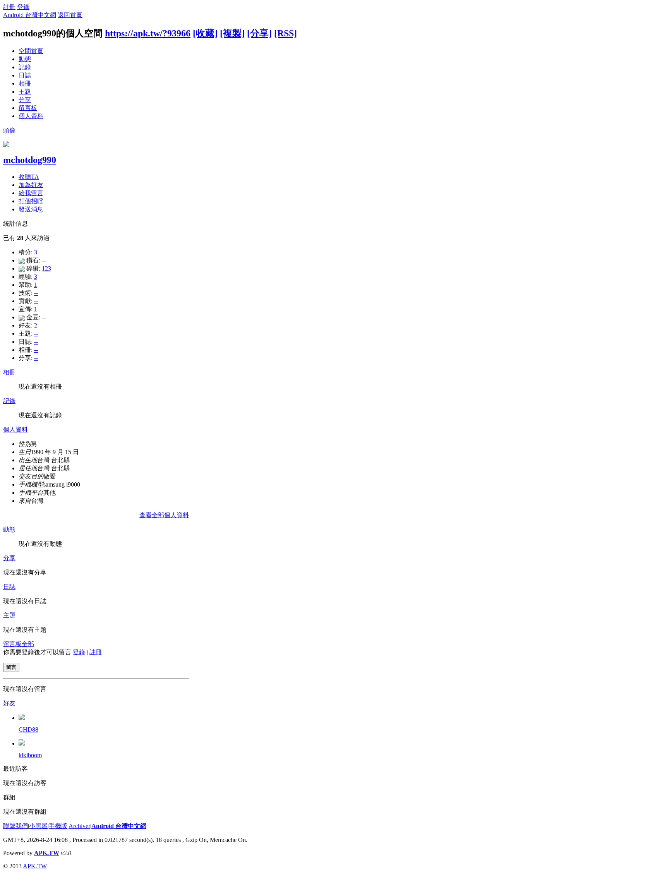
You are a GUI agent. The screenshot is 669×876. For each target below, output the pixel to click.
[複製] (232, 33)
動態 (25, 59)
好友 (9, 703)
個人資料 (31, 116)
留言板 (28, 108)
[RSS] (285, 33)
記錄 (25, 67)
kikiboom (30, 755)
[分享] (259, 33)
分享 (25, 99)
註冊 (9, 6)
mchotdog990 (29, 160)
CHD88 (28, 729)
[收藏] (205, 33)
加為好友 (31, 185)
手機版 (58, 826)
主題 (25, 91)
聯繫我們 (15, 826)
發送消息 (31, 209)
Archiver (79, 826)
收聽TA (29, 176)
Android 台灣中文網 (29, 15)
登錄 (23, 6)
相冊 (25, 83)
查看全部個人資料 (164, 515)
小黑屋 (38, 826)
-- (44, 260)
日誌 (25, 75)
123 (46, 268)
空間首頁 (31, 51)
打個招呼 (31, 201)
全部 (28, 644)
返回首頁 (70, 15)
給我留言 (31, 193)
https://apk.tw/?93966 (147, 33)
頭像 (9, 130)
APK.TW (46, 853)
